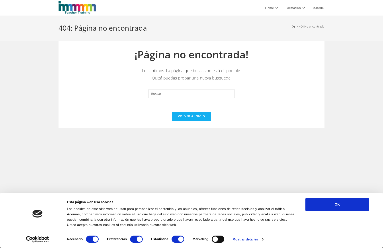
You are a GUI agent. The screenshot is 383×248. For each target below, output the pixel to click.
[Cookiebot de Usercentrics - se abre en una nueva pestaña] (37, 239)
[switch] (136, 239)
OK (337, 204)
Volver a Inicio (191, 116)
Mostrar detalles (245, 239)
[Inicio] (293, 26)
